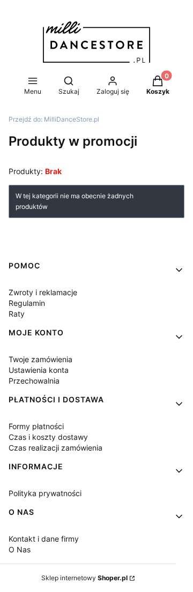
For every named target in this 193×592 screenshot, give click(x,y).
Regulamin (27, 303)
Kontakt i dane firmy (44, 538)
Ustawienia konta (39, 369)
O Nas (20, 549)
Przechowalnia (34, 380)
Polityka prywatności (45, 493)
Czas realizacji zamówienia (55, 447)
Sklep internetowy (84, 578)
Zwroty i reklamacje (43, 292)
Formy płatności (36, 426)
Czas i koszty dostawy (48, 436)
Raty (17, 313)
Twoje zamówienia (40, 359)
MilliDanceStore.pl (54, 119)
